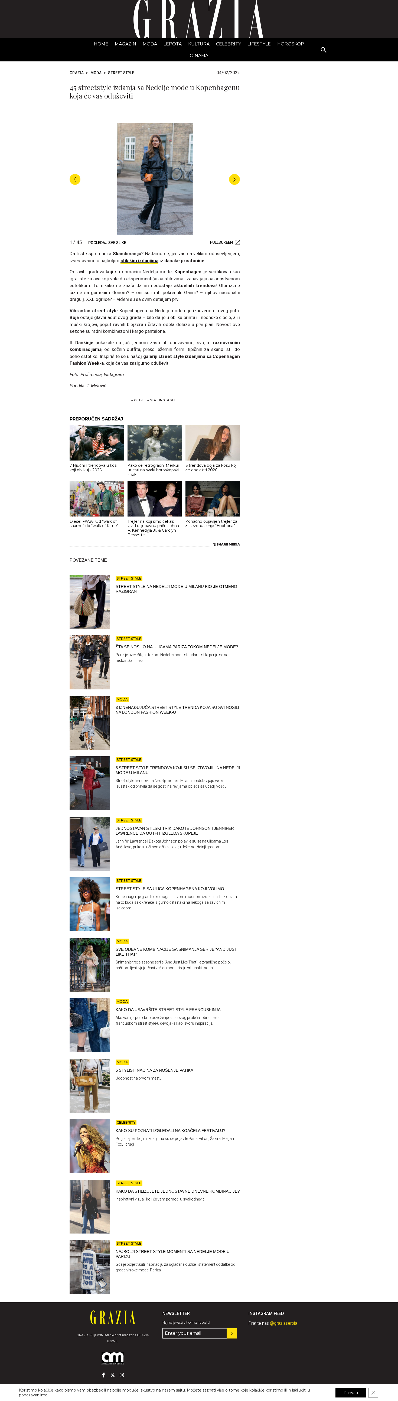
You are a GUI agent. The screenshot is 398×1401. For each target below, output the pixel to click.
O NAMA (199, 55)
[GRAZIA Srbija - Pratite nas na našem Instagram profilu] (121, 1375)
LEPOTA (173, 44)
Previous (75, 179)
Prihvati (351, 1392)
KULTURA (199, 44)
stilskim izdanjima (139, 260)
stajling (157, 400)
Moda (150, 44)
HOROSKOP (290, 44)
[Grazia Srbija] (199, 19)
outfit (139, 400)
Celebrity (228, 44)
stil (173, 400)
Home (101, 44)
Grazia (77, 73)
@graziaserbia (283, 1323)
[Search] (324, 50)
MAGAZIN (125, 44)
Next (234, 179)
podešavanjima (33, 1395)
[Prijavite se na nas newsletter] (232, 1333)
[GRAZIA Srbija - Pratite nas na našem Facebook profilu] (103, 1375)
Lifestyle (259, 44)
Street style (121, 73)
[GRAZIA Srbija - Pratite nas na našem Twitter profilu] (112, 1375)
